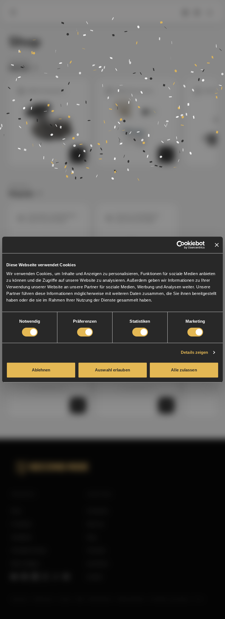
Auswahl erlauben (112, 370)
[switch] (85, 332)
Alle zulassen (184, 370)
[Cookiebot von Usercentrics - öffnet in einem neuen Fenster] (181, 245)
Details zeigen (194, 352)
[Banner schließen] (217, 245)
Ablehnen (41, 370)
